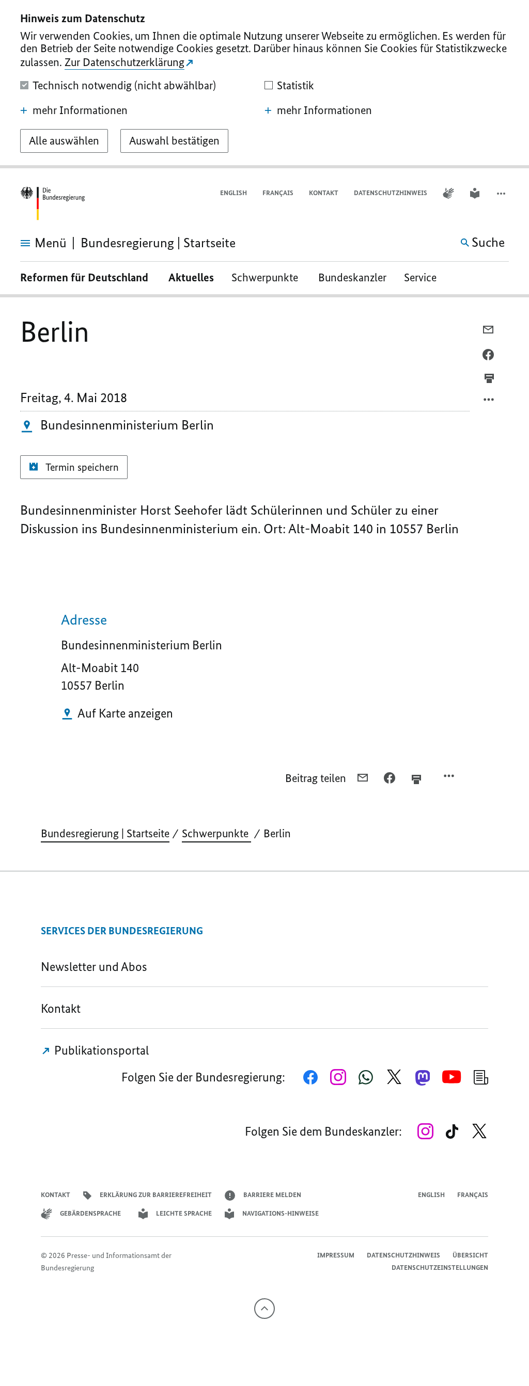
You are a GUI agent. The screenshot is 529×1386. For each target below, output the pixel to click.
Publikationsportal (100, 1050)
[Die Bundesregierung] (52, 203)
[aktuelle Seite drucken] (489, 378)
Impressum (335, 1255)
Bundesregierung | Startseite (105, 833)
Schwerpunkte (266, 277)
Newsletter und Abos (96, 966)
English (233, 193)
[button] (502, 193)
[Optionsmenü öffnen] (489, 402)
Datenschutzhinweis (390, 193)
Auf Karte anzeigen (125, 713)
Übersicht (470, 1255)
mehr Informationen (80, 110)
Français (277, 193)
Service (424, 277)
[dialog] (264, 84)
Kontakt (323, 193)
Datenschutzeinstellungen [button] (440, 1267)
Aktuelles (191, 277)
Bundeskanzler (352, 277)
